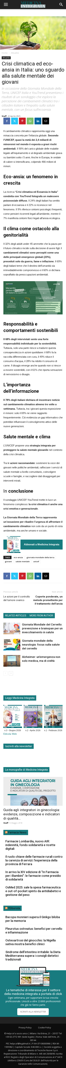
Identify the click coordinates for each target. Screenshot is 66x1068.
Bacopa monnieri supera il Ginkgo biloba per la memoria (32, 919)
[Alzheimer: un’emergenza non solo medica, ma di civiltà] (11, 661)
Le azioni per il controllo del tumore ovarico (16, 598)
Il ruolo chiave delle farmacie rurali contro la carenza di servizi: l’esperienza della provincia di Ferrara (34, 860)
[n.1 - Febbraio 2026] (53, 717)
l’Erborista (14, 908)
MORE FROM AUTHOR (41, 615)
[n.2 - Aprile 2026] (33, 717)
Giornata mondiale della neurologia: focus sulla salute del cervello (41, 644)
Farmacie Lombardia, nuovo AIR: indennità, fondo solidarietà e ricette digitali (30, 844)
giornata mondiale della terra (40, 557)
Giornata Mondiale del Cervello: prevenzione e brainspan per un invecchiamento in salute (42, 628)
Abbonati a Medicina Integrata (41, 544)
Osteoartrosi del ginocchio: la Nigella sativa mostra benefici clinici (30, 942)
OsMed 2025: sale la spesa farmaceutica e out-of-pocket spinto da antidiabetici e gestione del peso (33, 891)
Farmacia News (17, 832)
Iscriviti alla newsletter (18, 746)
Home (5, 52)
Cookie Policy (44, 1027)
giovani (8, 561)
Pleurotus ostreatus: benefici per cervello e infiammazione (33, 930)
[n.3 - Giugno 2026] (13, 544)
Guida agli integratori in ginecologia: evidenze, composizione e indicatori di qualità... (31, 814)
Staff (4, 116)
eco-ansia (18, 557)
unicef (36, 561)
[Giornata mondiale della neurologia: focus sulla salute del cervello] (11, 644)
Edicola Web (10, 734)
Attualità (15, 52)
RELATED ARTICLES (15, 615)
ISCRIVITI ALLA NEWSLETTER (33, 1011)
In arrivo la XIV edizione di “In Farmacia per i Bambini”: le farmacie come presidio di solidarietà (33, 875)
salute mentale (23, 561)
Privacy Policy (25, 1027)
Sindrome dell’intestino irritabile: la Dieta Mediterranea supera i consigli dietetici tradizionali (32, 955)
